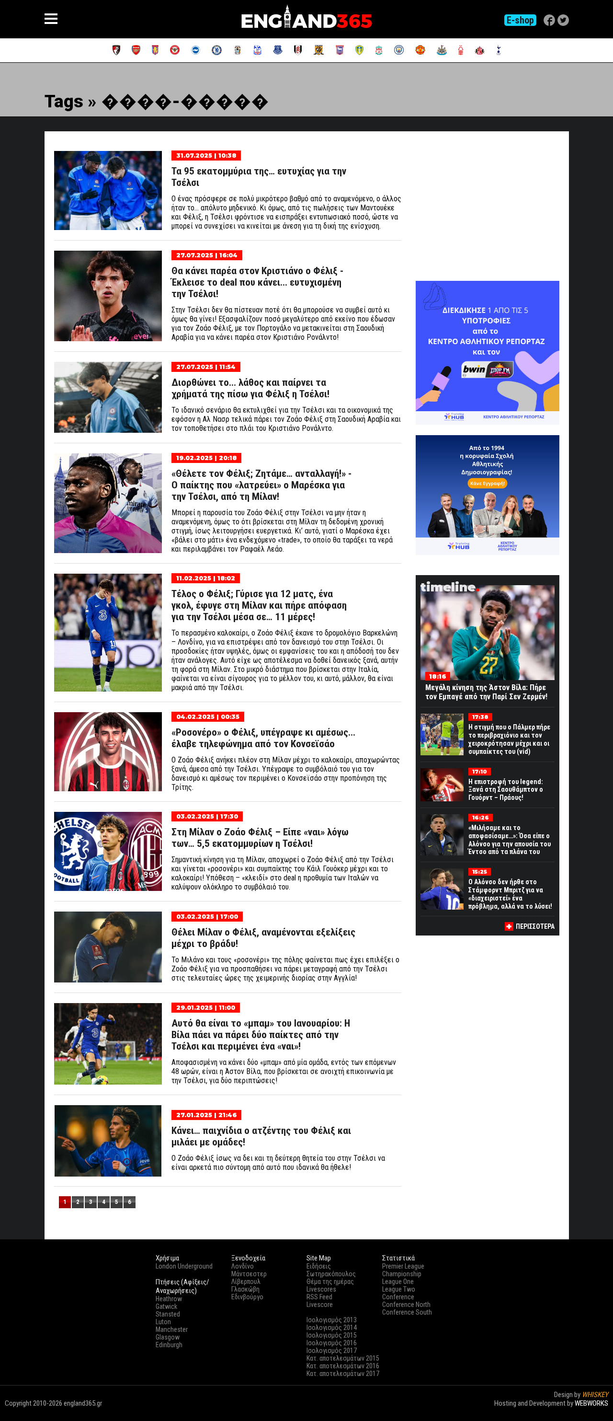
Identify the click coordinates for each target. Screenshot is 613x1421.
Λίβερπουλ (246, 1281)
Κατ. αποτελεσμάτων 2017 (342, 1373)
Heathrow (169, 1299)
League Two (398, 1289)
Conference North (406, 1304)
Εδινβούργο (247, 1297)
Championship (401, 1274)
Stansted (168, 1314)
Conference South (407, 1312)
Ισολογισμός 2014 (331, 1327)
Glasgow (168, 1337)
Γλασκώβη (245, 1289)
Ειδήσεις (318, 1266)
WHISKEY (595, 1394)
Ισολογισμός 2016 (331, 1343)
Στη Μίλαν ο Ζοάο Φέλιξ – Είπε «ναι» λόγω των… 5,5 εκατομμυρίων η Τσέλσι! (260, 837)
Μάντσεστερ (249, 1274)
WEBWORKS (591, 1403)
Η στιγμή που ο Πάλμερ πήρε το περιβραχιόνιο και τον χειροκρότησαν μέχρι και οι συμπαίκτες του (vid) (509, 739)
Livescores (321, 1289)
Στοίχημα (594, 1412)
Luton (163, 1322)
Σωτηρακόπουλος (331, 1274)
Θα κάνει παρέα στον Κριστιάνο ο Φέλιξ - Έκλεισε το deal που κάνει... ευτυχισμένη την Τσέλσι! (257, 282)
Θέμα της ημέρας (330, 1281)
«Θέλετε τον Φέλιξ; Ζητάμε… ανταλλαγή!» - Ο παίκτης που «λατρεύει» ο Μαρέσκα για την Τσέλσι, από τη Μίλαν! (261, 485)
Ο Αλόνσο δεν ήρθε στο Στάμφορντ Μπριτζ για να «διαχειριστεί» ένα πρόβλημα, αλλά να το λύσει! (510, 894)
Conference (398, 1297)
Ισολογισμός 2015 (331, 1335)
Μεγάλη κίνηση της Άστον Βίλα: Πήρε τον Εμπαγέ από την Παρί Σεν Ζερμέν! (486, 692)
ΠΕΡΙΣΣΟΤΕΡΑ (535, 926)
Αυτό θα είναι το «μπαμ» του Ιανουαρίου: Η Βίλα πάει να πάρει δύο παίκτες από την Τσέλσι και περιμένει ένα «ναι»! (260, 1034)
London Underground (184, 1266)
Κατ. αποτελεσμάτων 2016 (342, 1366)
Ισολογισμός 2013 (331, 1320)
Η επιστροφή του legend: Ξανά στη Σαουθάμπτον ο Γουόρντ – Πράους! (505, 790)
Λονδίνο (242, 1266)
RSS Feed (319, 1297)
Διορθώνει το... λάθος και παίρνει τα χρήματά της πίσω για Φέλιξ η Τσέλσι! (250, 388)
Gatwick (166, 1306)
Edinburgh (169, 1345)
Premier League (403, 1266)
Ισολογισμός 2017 (331, 1350)
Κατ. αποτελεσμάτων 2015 (342, 1358)
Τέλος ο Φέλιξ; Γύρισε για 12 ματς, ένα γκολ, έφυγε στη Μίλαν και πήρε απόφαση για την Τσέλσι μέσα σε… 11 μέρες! (259, 605)
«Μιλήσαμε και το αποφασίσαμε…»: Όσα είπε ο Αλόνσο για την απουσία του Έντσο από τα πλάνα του (509, 839)
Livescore (319, 1304)
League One (398, 1281)
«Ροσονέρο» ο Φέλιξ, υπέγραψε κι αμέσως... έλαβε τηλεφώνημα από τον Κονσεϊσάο (263, 738)
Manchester (172, 1329)
